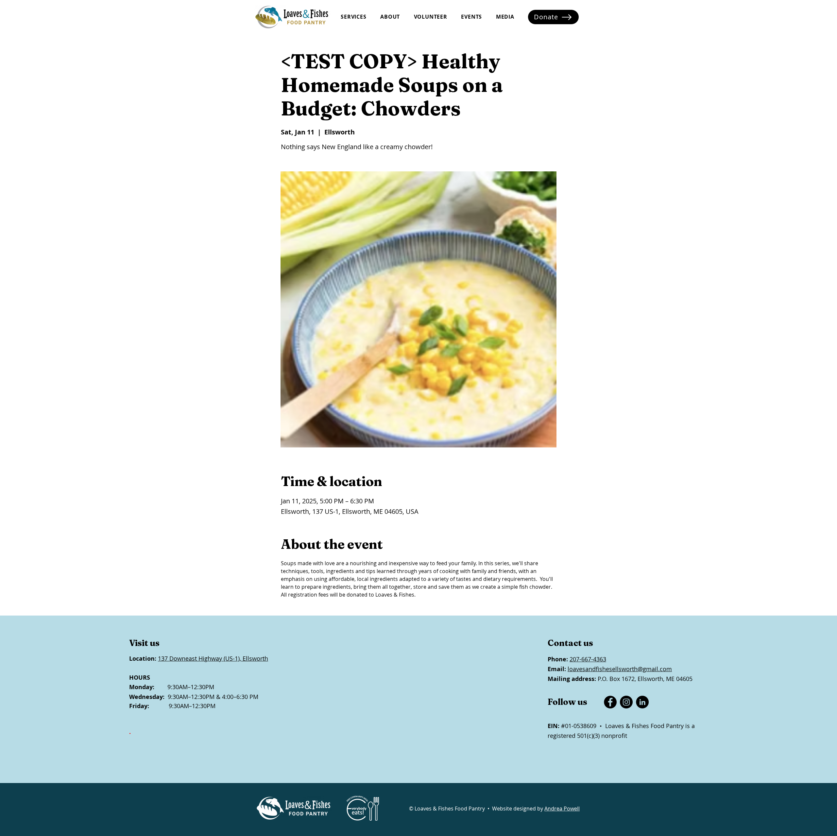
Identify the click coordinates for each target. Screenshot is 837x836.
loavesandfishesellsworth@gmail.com (620, 669)
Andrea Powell (562, 808)
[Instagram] (626, 702)
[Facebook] (610, 702)
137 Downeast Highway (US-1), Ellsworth (213, 658)
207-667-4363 (588, 659)
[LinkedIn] (642, 702)
